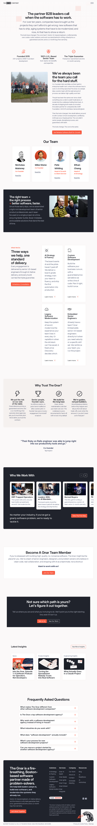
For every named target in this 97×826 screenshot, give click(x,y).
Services (62, 768)
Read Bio (18, 175)
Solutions (52, 768)
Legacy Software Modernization (54, 787)
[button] (92, 3)
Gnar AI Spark (61, 773)
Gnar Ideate (63, 777)
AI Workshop (82, 781)
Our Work (72, 772)
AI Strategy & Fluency (53, 773)
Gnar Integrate (62, 790)
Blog (80, 772)
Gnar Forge (63, 783)
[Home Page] (11, 3)
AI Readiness (82, 776)
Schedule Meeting (72, 782)
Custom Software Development (53, 779)
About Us (72, 775)
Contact (71, 778)
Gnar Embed (63, 786)
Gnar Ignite (62, 780)
